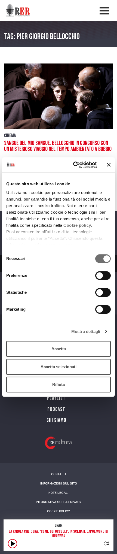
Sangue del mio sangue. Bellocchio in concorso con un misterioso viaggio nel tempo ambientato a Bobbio (58, 146)
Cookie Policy (58, 511)
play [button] (12, 543)
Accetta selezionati (58, 366)
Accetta (58, 348)
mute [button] (106, 543)
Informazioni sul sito (58, 483)
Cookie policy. (77, 225)
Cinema (10, 135)
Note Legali (58, 493)
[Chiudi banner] (109, 165)
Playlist (56, 398)
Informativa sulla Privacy (58, 502)
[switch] (103, 275)
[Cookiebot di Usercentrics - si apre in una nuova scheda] (73, 164)
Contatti (58, 474)
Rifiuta (58, 384)
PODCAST (56, 409)
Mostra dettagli (85, 331)
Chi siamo (56, 420)
